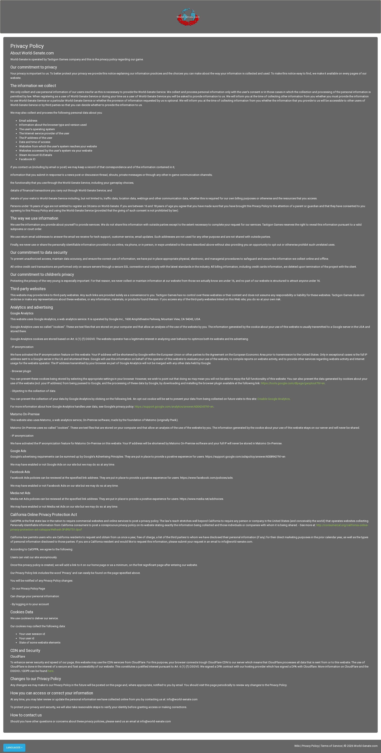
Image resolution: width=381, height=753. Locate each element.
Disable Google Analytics (274, 399)
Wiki (297, 745)
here (50, 671)
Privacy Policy (310, 745)
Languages (13, 747)
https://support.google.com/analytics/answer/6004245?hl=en (174, 406)
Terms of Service (331, 745)
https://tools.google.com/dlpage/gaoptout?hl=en (293, 383)
